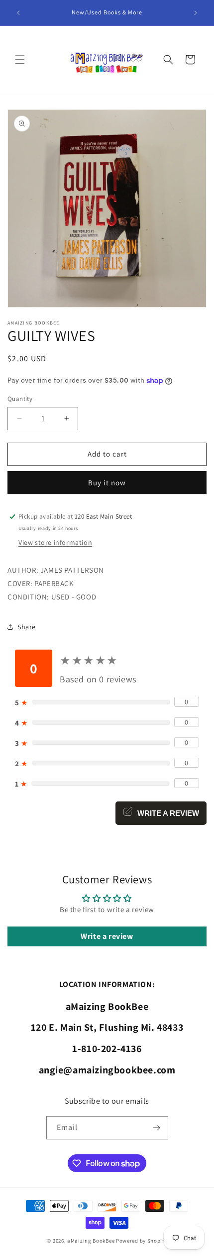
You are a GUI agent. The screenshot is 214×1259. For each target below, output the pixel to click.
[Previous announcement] (18, 13)
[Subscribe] (157, 1127)
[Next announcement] (196, 13)
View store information (55, 542)
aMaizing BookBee (90, 1240)
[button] (20, 59)
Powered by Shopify (141, 1240)
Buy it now (107, 482)
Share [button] (26, 626)
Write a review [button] (107, 936)
